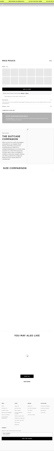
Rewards (17, 424)
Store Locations (6, 414)
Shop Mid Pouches (6, 316)
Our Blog (30, 410)
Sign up (22, 93)
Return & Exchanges (7, 412)
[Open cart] (51, 5)
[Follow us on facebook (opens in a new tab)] (9, 444)
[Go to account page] (46, 5)
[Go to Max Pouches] (27, 318)
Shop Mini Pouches (6, 242)
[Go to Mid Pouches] (27, 281)
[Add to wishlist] (49, 11)
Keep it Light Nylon (19, 415)
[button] (2, 5)
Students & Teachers (20, 418)
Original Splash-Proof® (19, 413)
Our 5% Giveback (32, 408)
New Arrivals (18, 408)
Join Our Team (31, 414)
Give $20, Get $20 (19, 420)
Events (29, 412)
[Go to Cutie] (27, 195)
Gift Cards (17, 422)
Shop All (27, 376)
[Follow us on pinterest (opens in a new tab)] (16, 444)
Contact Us (4, 408)
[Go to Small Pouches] (27, 244)
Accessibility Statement (5, 417)
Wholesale (43, 410)
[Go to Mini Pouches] (27, 231)
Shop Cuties (4, 229)
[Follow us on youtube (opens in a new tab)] (13, 444)
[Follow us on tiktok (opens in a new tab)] (6, 444)
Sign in (27, 93)
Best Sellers (18, 410)
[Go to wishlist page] (49, 5)
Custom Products (45, 408)
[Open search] (43, 5)
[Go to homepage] (27, 5)
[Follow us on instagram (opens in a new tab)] (3, 444)
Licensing (43, 412)
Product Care (5, 410)
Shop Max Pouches (6, 328)
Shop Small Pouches (6, 254)
